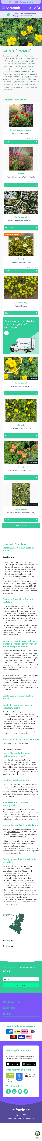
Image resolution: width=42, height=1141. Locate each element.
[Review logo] (19, 1078)
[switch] (37, 1138)
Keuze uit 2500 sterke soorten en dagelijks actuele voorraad (24, 15)
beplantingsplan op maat (12, 678)
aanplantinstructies (13, 832)
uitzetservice (11, 848)
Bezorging (14, 904)
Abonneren (21, 985)
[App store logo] (13, 1064)
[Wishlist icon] (36, 106)
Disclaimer (17, 1118)
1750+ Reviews (20, 2)
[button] (3, 7)
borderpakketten (16, 670)
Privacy (9, 1118)
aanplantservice (16, 853)
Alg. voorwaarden (29, 1118)
